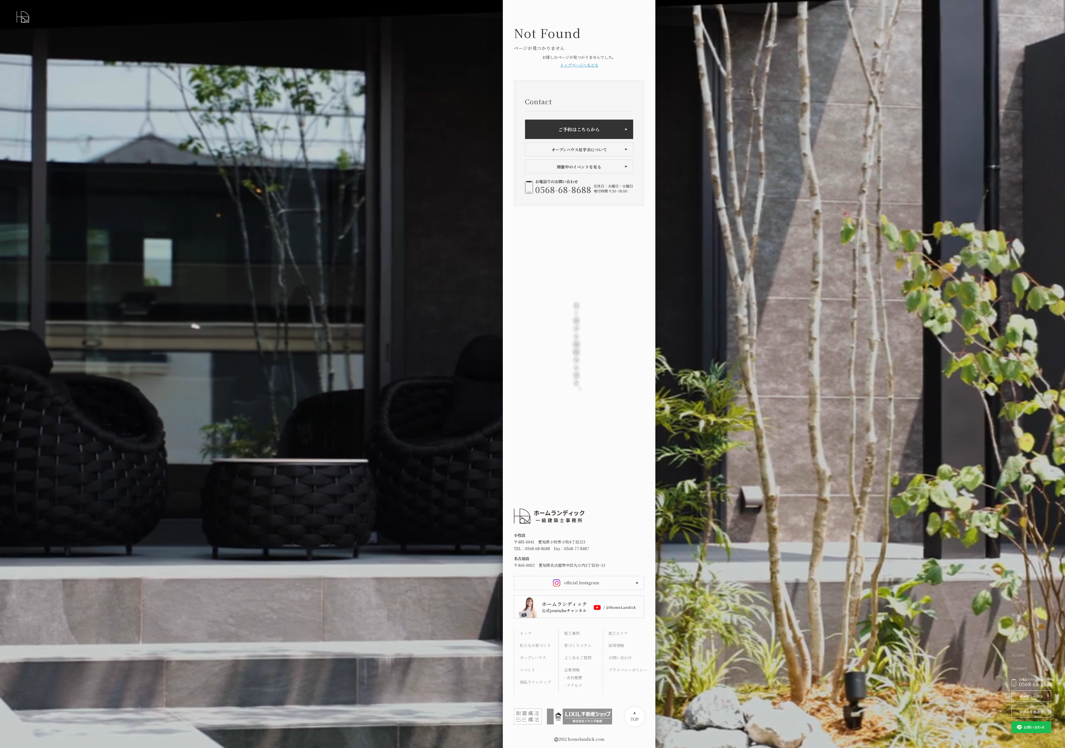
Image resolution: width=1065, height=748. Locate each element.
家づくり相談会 (1031, 711)
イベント (527, 670)
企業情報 (572, 670)
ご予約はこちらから (579, 129)
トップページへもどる (579, 65)
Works (1017, 615)
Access (1018, 655)
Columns (1020, 628)
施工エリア (618, 633)
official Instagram (581, 582)
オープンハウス (1031, 696)
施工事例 (572, 633)
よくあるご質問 (577, 657)
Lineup (1018, 601)
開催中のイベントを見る (579, 167)
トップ (525, 633)
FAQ (1015, 641)
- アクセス (573, 685)
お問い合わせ (1034, 727)
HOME (1017, 575)
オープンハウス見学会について (579, 149)
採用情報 (616, 645)
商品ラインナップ (535, 682)
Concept (1019, 588)
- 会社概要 (573, 677)
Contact (1019, 668)
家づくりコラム (577, 645)
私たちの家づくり (535, 645)
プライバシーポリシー (627, 670)
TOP (635, 719)
